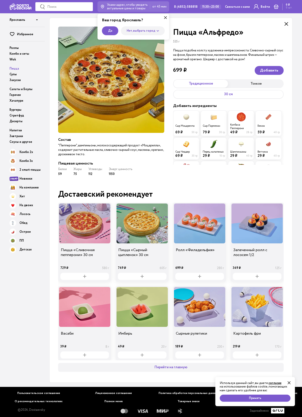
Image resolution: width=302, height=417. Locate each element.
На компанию (29, 187)
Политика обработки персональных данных (188, 393)
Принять (255, 398)
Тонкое (256, 83)
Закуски (15, 80)
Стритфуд (17, 115)
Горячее (15, 95)
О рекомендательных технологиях (39, 401)
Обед (23, 223)
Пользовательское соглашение (38, 393)
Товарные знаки (188, 401)
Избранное (25, 34)
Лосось (25, 214)
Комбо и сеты (19, 54)
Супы (13, 74)
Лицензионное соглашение (113, 393)
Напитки (16, 130)
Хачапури (16, 101)
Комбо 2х (26, 152)
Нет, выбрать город (141, 31)
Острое (25, 232)
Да (110, 31)
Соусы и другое (21, 142)
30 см (228, 94)
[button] (23, 18)
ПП (21, 241)
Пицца (14, 68)
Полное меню (113, 401)
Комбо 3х (26, 161)
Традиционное (201, 83)
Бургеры (15, 110)
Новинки (25, 178)
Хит (22, 196)
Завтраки (16, 136)
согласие (274, 383)
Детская (25, 249)
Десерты (16, 121)
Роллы (14, 48)
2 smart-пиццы (30, 170)
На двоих (26, 205)
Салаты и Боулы (21, 89)
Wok (13, 59)
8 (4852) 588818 (186, 7)
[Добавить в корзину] (84, 276)
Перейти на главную (170, 367)
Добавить (269, 70)
